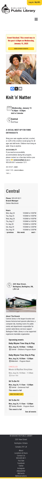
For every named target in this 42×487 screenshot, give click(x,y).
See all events (30, 412)
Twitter (21, 466)
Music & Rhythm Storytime (20, 369)
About (21, 450)
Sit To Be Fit (14, 381)
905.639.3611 (21, 458)
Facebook (21, 463)
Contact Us (21, 456)
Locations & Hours (21, 453)
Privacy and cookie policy (12, 480)
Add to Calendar (17, 113)
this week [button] (21, 232)
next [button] (33, 232)
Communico (34, 480)
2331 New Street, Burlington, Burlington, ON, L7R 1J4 (23, 286)
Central (14, 119)
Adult (15, 167)
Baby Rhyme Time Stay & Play (22, 343)
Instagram (21, 468)
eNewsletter (21, 471)
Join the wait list (16, 394)
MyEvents (21, 473)
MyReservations (21, 476)
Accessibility (25, 480)
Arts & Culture (18, 170)
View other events (21, 48)
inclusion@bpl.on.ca (21, 160)
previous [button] (10, 232)
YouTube (21, 461)
